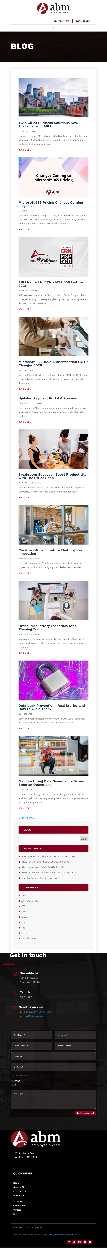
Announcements (34, 131)
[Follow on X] (74, 1242)
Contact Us (19, 1205)
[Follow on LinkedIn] (85, 1242)
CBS (30, 714)
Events (24, 911)
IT (15, 1085)
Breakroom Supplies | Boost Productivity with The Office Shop (52, 476)
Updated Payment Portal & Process (48, 398)
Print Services (20, 1191)
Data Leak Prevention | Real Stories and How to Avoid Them (52, 707)
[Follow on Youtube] (90, 1242)
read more (25, 149)
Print (23, 922)
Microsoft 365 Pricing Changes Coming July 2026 (51, 204)
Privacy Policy (54, 1234)
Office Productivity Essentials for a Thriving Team (48, 627)
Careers (17, 1210)
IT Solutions (19, 1195)
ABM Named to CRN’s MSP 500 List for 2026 (51, 284)
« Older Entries (27, 817)
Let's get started (85, 1113)
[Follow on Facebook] (69, 1242)
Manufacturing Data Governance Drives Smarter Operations (51, 783)
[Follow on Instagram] (79, 1242)
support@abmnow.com (40, 1011)
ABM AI (32, 789)
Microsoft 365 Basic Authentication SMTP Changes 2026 (53, 363)
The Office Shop (35, 483)
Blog (15, 1214)
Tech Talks (26, 933)
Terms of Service (68, 1234)
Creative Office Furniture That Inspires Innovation (50, 552)
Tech (23, 927)
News (31, 211)
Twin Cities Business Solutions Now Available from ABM (48, 124)
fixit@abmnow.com (35, 1016)
